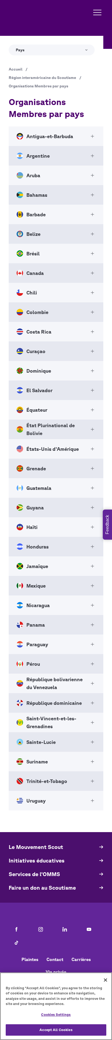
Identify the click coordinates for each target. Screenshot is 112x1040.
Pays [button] (20, 50)
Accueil (15, 69)
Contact (54, 959)
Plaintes (29, 959)
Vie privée (56, 971)
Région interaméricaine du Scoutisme (42, 77)
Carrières (81, 959)
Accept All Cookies (55, 1030)
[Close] (105, 980)
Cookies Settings (56, 1015)
